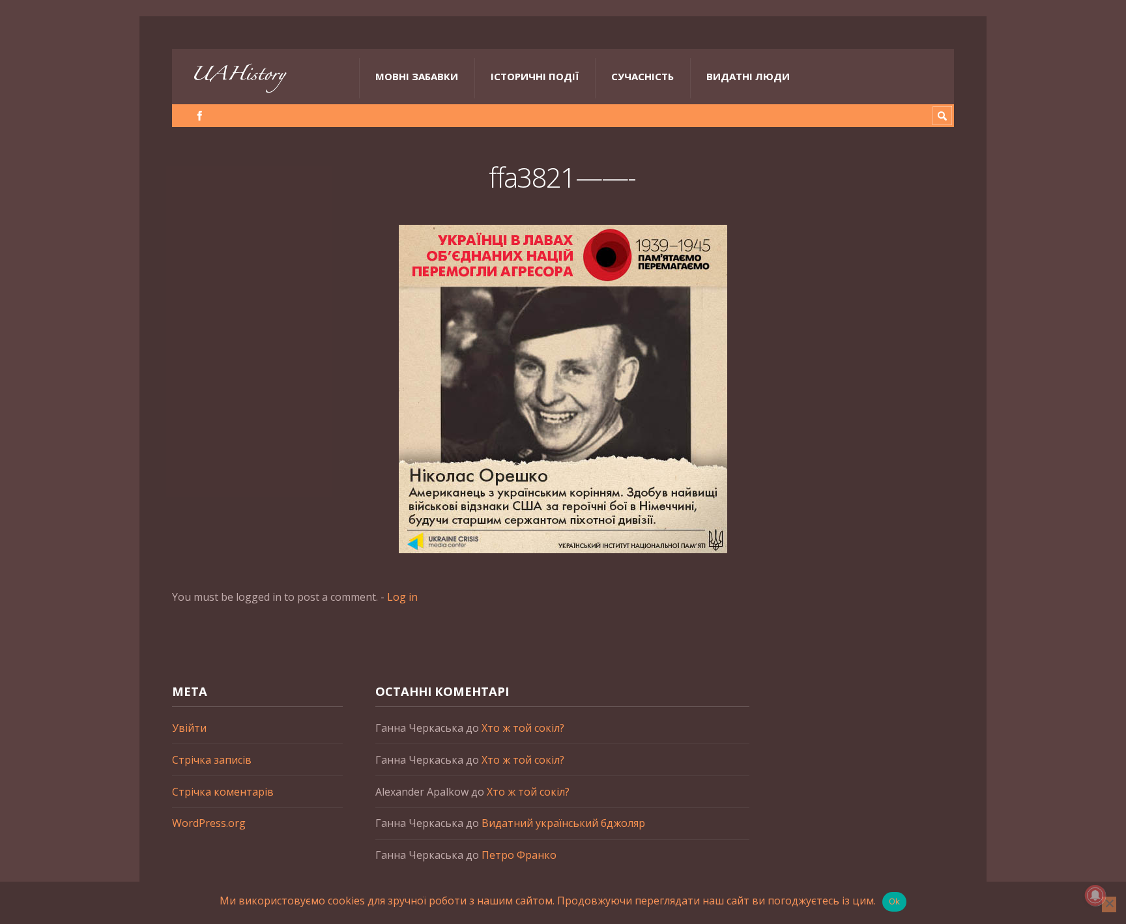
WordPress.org (209, 823)
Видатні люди (748, 76)
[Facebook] (199, 115)
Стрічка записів (212, 760)
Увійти (189, 728)
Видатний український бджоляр (563, 823)
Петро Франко (519, 855)
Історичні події (535, 76)
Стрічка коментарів (223, 792)
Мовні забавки (416, 76)
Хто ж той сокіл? (523, 728)
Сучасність (642, 76)
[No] (1109, 904)
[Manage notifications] (1095, 895)
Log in (402, 597)
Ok (895, 901)
